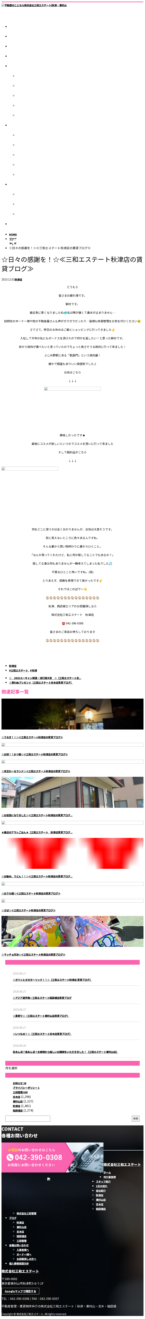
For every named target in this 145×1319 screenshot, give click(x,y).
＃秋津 (33, 670)
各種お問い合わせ (19, 184)
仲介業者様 (15, 36)
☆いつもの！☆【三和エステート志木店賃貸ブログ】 (42, 1034)
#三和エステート (18, 670)
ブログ (12, 125)
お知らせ (19, 1083)
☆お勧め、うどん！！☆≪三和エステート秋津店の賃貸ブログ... (37, 876)
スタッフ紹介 (16, 46)
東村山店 (21, 86)
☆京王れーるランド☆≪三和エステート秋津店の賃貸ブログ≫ (36, 771)
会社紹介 (14, 66)
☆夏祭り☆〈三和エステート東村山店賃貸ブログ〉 (41, 1016)
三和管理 (21, 174)
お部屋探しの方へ (26, 214)
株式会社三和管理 (26, 115)
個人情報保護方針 (19, 224)
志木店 (20, 96)
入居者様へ (23, 194)
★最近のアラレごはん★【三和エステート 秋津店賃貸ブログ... (37, 832)
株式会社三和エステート (122, 1164)
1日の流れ (14, 56)
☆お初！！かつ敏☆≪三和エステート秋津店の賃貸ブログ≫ (35, 754)
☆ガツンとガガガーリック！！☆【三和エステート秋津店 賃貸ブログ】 (52, 980)
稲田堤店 (21, 105)
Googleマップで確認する (20, 1291)
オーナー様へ (24, 204)
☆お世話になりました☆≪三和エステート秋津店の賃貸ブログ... (37, 815)
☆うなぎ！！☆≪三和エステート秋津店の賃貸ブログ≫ (32, 737)
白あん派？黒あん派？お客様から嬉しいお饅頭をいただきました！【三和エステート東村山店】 (65, 1052)
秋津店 (20, 76)
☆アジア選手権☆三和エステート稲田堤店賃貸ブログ (42, 998)
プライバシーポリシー (26, 1088)
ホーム (12, 26)
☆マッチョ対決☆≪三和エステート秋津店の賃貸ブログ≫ (33, 954)
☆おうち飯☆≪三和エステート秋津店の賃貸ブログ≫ (31, 893)
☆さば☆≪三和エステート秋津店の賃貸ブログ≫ (29, 910)
